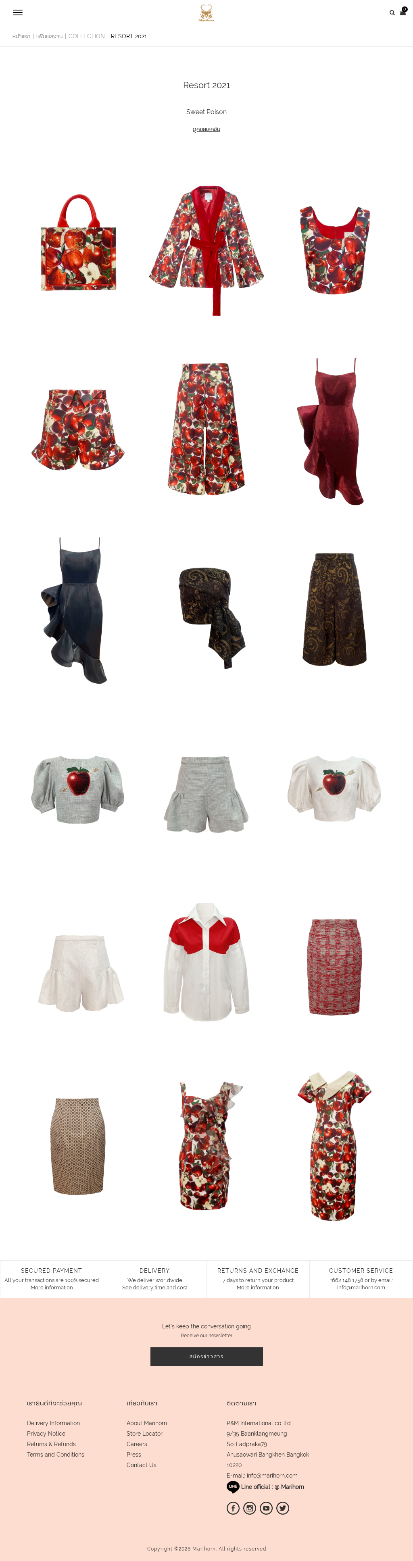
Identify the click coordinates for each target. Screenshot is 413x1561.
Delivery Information (53, 1423)
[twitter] (282, 1508)
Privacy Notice (46, 1433)
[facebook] (233, 1508)
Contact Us (141, 1465)
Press (134, 1454)
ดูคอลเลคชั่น (206, 129)
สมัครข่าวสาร (207, 1356)
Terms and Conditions (55, 1454)
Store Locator (145, 1433)
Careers (137, 1444)
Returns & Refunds (51, 1444)
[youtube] (266, 1508)
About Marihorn (147, 1423)
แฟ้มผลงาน (49, 36)
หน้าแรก (21, 36)
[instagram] (249, 1508)
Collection (87, 36)
